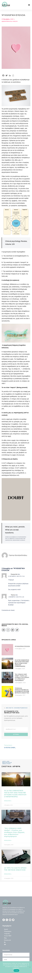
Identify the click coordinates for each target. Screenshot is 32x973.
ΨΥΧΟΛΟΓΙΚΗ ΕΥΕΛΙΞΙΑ (22, 646)
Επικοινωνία (7, 940)
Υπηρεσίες (7, 933)
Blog (5, 938)
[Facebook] (3, 630)
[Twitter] (17, 630)
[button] (29, 4)
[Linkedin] (13, 630)
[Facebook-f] (3, 920)
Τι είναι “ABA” (7, 935)
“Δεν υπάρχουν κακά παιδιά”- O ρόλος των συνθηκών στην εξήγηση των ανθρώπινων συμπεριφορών (22, 677)
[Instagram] (8, 630)
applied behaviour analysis (10, 21)
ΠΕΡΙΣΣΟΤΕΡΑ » (8, 800)
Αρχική (6, 929)
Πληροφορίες (7, 931)
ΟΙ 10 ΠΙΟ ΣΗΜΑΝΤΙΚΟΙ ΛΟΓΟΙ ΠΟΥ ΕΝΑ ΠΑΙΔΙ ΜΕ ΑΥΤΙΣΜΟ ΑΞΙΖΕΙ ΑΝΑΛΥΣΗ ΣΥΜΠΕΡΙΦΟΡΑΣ (22, 663)
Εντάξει (16, 970)
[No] (30, 967)
